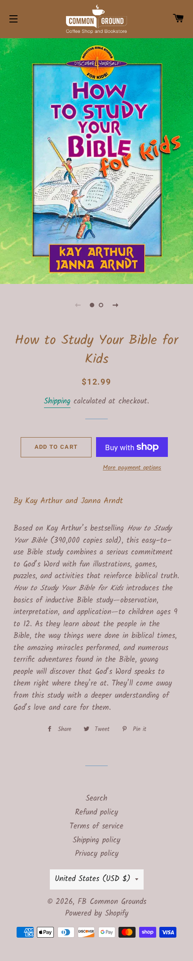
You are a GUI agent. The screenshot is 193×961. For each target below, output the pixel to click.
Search (96, 799)
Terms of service (96, 826)
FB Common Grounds (112, 902)
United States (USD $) (93, 879)
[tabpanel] (96, 160)
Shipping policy (96, 840)
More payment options (132, 468)
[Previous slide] (78, 305)
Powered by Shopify (96, 914)
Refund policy (96, 812)
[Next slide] (115, 305)
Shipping (57, 401)
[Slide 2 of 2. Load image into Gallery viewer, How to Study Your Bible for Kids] (100, 305)
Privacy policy (96, 854)
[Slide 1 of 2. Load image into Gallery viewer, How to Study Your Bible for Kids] (92, 305)
